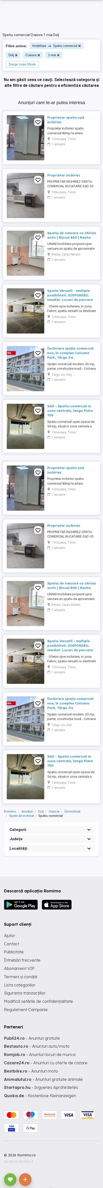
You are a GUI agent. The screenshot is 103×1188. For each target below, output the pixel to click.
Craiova (31, 55)
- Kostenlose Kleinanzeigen (40, 1095)
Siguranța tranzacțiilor (25, 993)
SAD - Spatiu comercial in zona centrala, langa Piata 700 (70, 410)
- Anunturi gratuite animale (43, 1079)
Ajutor (9, 935)
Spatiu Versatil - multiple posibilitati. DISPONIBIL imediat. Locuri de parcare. (70, 295)
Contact (11, 943)
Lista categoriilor (20, 984)
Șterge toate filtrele (22, 64)
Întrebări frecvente (22, 960)
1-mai (52, 55)
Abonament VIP (19, 968)
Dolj (11, 55)
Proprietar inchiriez (63, 175)
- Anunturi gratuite (32, 1038)
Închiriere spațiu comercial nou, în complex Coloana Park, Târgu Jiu (70, 352)
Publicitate (14, 951)
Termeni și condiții (20, 976)
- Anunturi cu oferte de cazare (46, 1062)
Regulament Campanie (26, 1009)
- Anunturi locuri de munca (40, 1054)
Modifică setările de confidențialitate (38, 1001)
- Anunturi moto (31, 1071)
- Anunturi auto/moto (37, 1046)
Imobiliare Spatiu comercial (54, 45)
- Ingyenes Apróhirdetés (41, 1087)
